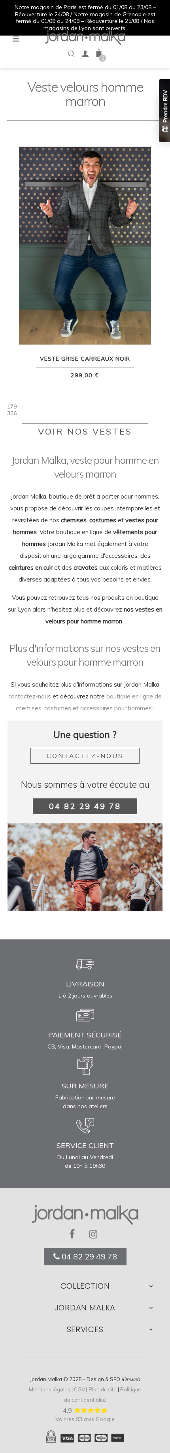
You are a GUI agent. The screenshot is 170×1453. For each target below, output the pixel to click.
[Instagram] (95, 1234)
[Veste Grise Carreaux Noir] (85, 244)
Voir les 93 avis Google (85, 1419)
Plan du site (103, 1389)
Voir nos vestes (85, 431)
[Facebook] (75, 1234)
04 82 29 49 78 (85, 806)
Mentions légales (49, 1389)
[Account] (85, 55)
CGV (79, 1389)
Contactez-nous (85, 756)
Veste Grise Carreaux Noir (85, 358)
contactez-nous (29, 696)
